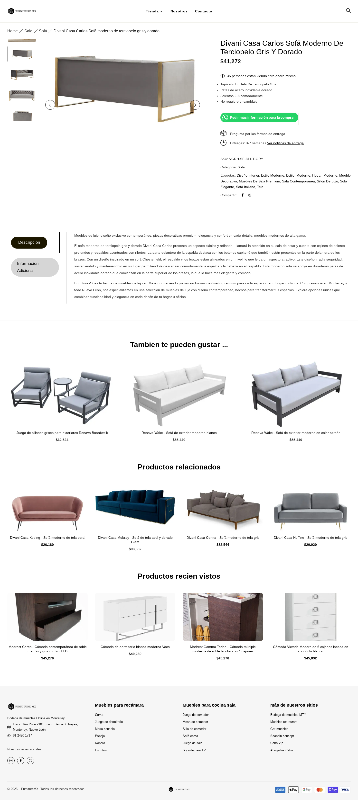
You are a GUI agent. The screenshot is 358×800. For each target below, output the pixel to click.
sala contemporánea (298, 181)
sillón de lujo (327, 181)
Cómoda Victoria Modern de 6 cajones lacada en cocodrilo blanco (310, 649)
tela (260, 187)
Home (12, 31)
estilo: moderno (298, 175)
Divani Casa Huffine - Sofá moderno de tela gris (310, 537)
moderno (330, 175)
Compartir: (228, 195)
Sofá (43, 31)
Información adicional (27, 267)
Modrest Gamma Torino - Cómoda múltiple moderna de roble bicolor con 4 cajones (223, 649)
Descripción (29, 242)
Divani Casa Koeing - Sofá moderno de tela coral (47, 537)
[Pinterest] (249, 195)
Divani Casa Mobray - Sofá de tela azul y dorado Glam (135, 540)
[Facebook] (243, 195)
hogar (316, 175)
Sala (28, 31)
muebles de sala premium (259, 181)
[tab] (35, 242)
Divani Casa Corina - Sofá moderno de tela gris (223, 537)
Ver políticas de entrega (285, 143)
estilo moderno (272, 175)
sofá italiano (245, 187)
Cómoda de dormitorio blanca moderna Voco (135, 647)
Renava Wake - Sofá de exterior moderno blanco (179, 433)
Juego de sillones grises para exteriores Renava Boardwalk (62, 433)
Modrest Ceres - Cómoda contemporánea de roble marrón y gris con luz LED (48, 649)
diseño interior (248, 175)
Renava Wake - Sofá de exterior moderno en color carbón (295, 433)
